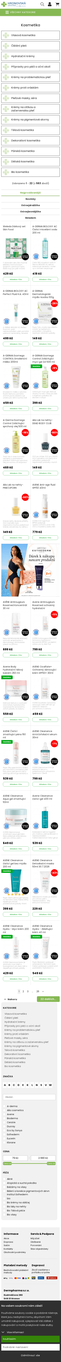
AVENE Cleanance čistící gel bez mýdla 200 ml (14, 863)
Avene (10, 1114)
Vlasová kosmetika (16, 1013)
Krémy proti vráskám (17, 1034)
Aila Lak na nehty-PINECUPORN (13, 486)
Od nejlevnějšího (30, 211)
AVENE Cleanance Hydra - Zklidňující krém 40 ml (42, 929)
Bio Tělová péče (16, 1210)
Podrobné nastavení (15, 1347)
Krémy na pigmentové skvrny (22, 1046)
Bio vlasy (12, 1214)
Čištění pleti (11, 1017)
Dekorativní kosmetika (17, 1054)
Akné (10, 1179)
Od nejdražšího (30, 205)
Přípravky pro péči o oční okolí (22, 1026)
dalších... (48, 999)
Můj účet (35, 1238)
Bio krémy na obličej (18, 1202)
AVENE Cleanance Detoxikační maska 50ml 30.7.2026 (43, 863)
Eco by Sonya (14, 1130)
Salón (7, 1245)
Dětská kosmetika (15, 1062)
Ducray (11, 1126)
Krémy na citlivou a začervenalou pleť (26, 1042)
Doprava (8, 1241)
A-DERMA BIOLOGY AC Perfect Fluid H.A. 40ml (15, 292)
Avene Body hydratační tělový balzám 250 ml (13, 670)
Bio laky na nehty (16, 1206)
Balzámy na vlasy (17, 1187)
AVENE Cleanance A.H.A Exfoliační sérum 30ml (44, 734)
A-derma (12, 1106)
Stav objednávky (39, 1248)
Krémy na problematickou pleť (22, 1030)
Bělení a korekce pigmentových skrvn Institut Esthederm (28, 1192)
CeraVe (11, 1122)
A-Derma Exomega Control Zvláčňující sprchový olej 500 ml (14, 423)
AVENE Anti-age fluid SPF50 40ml (43, 486)
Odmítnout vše (30, 1355)
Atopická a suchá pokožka (21, 1183)
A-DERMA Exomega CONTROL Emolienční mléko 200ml (15, 358)
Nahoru (12, 999)
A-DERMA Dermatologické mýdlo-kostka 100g (43, 294)
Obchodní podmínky (15, 1252)
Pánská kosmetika (15, 1058)
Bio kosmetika (13, 1066)
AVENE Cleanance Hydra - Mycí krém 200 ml (16, 929)
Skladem (30, 217)
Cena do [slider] (51, 1163)
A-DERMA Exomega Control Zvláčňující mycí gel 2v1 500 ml (43, 358)
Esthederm (13, 1134)
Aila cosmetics (15, 1110)
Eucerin (11, 1138)
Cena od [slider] (7, 1163)
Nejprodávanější (30, 192)
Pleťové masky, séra (16, 1038)
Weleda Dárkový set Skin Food (14, 228)
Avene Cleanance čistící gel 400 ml (42, 797)
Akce (6, 1238)
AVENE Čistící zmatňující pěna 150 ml (14, 734)
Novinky (31, 199)
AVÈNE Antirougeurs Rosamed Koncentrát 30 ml (15, 605)
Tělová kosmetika (15, 1050)
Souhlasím (9, 1339)
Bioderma (12, 1118)
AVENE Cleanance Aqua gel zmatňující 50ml (14, 799)
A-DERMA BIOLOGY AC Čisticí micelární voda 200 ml (44, 229)
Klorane (11, 1142)
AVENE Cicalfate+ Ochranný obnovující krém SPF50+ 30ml (44, 670)
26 (37, 991)
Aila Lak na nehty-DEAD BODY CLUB (42, 422)
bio (8, 1198)
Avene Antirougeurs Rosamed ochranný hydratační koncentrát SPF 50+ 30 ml (45, 608)
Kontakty (8, 1248)
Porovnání (36, 1245)
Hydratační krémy (15, 1022)
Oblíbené (36, 1241)
